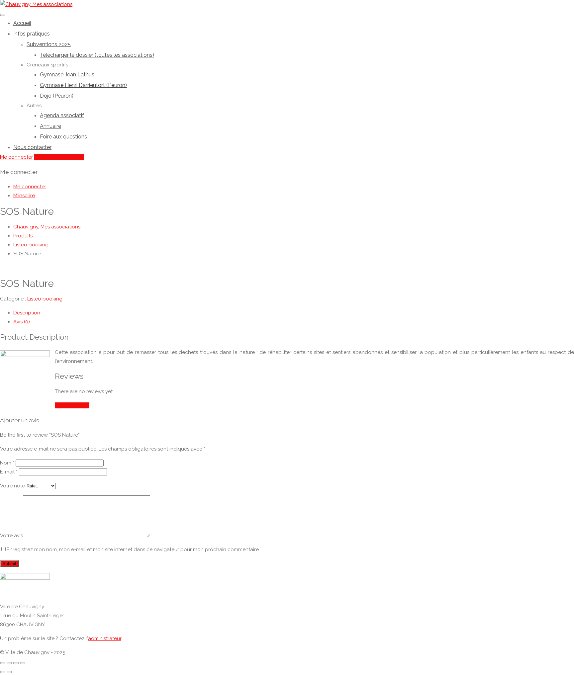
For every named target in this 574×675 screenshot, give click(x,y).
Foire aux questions (63, 136)
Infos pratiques (31, 34)
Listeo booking (44, 299)
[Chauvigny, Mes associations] (36, 4)
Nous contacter (32, 147)
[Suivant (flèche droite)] (9, 672)
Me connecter (16, 157)
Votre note (12, 486)
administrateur (104, 638)
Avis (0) (21, 322)
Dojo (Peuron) (56, 96)
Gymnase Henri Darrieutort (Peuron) (83, 85)
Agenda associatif (62, 115)
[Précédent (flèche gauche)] (2, 672)
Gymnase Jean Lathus (67, 74)
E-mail (9, 472)
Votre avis (11, 536)
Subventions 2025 (49, 44)
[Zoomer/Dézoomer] (22, 663)
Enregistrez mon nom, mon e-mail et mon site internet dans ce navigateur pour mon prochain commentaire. (133, 549)
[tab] (293, 312)
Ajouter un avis (72, 405)
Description (26, 313)
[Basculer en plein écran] (16, 663)
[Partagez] (9, 663)
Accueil (22, 23)
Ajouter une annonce (59, 157)
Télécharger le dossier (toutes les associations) (97, 55)
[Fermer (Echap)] (2, 663)
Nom (7, 463)
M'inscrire (24, 196)
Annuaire (50, 126)
